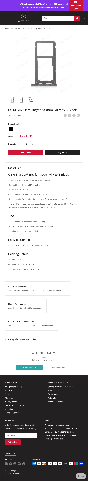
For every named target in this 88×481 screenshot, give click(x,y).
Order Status (53, 394)
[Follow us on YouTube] (19, 463)
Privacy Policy (11, 401)
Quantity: (12, 144)
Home (7, 29)
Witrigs (11, 115)
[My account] (85, 18)
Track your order (55, 401)
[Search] (77, 18)
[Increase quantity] (32, 144)
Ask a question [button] (58, 367)
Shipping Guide (54, 390)
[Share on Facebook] (65, 115)
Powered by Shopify (12, 474)
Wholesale (9, 398)
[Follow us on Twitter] (10, 463)
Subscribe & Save (76, 7)
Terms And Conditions (14, 405)
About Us (9, 390)
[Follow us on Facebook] (6, 463)
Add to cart (26, 152)
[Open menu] (6, 18)
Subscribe (12, 442)
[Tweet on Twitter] (74, 115)
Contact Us (9, 394)
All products (15, 29)
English (8, 453)
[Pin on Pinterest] (69, 115)
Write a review (29, 367)
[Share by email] (78, 115)
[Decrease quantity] (20, 144)
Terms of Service (12, 413)
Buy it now (62, 152)
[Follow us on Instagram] (14, 463)
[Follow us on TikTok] (23, 463)
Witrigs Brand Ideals (13, 387)
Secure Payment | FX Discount (61, 387)
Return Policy (53, 398)
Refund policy (10, 409)
